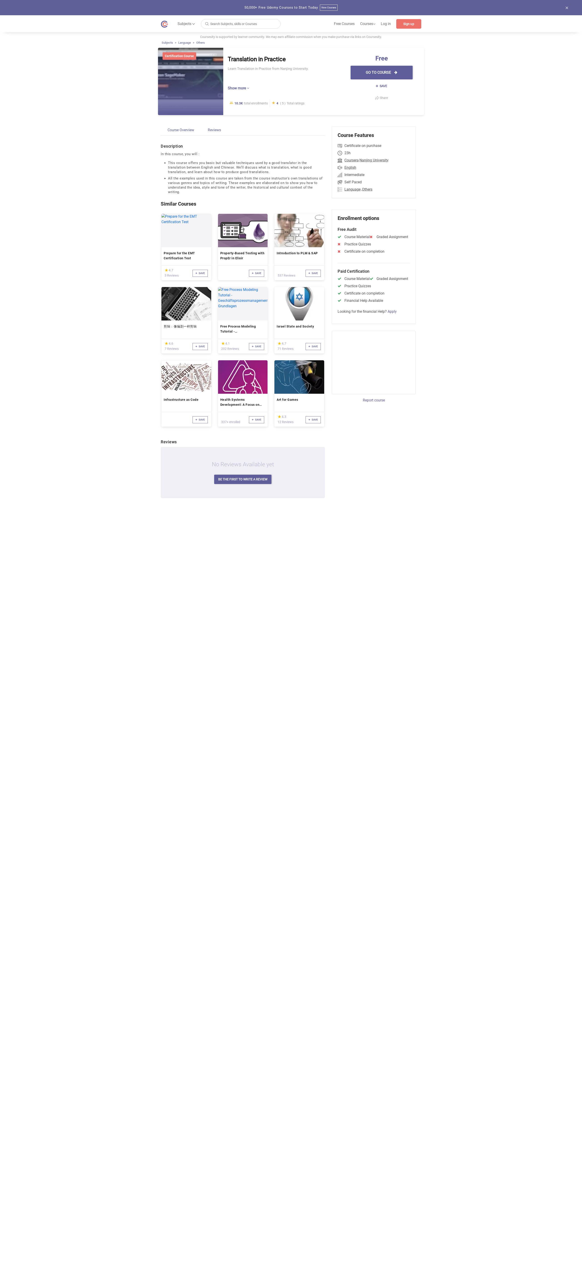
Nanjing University (374, 160)
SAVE (383, 86)
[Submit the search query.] (206, 23)
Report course (374, 400)
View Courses (328, 7)
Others (200, 42)
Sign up (408, 24)
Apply (392, 311)
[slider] (166, 270)
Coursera (351, 160)
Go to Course (379, 72)
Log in (386, 24)
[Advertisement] (370, 361)
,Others (366, 189)
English (350, 167)
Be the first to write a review (242, 479)
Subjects (167, 42)
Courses (367, 24)
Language (184, 42)
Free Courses (344, 24)
